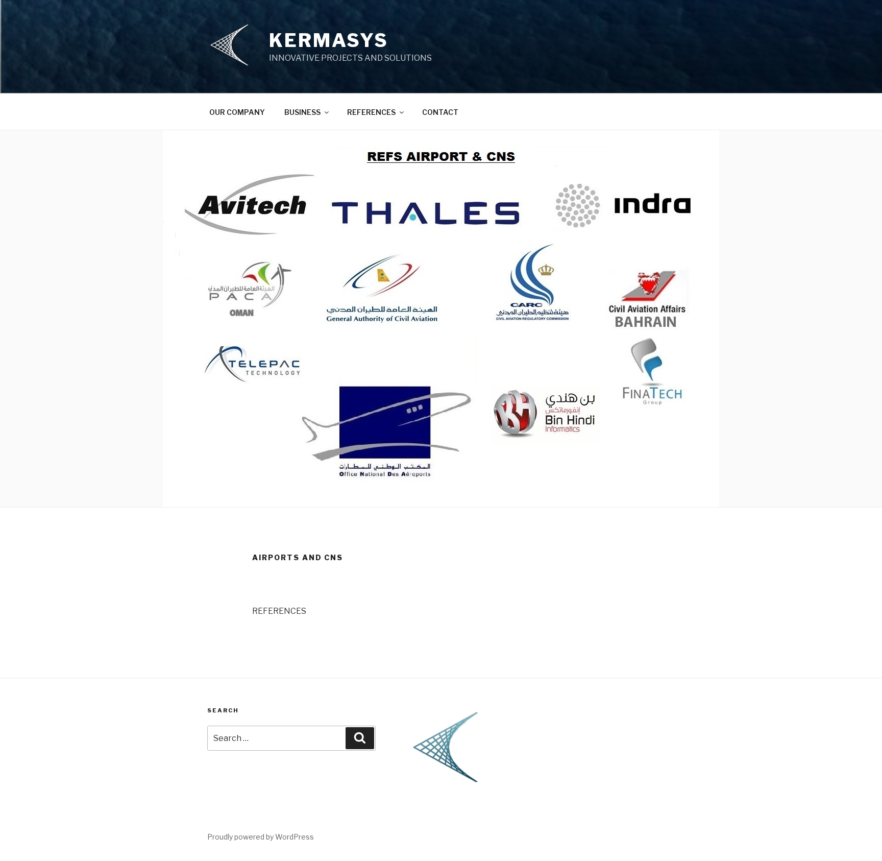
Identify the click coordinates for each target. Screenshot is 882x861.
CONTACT (440, 112)
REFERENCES (371, 112)
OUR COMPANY (237, 112)
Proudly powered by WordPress (260, 836)
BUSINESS (302, 112)
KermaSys (328, 40)
